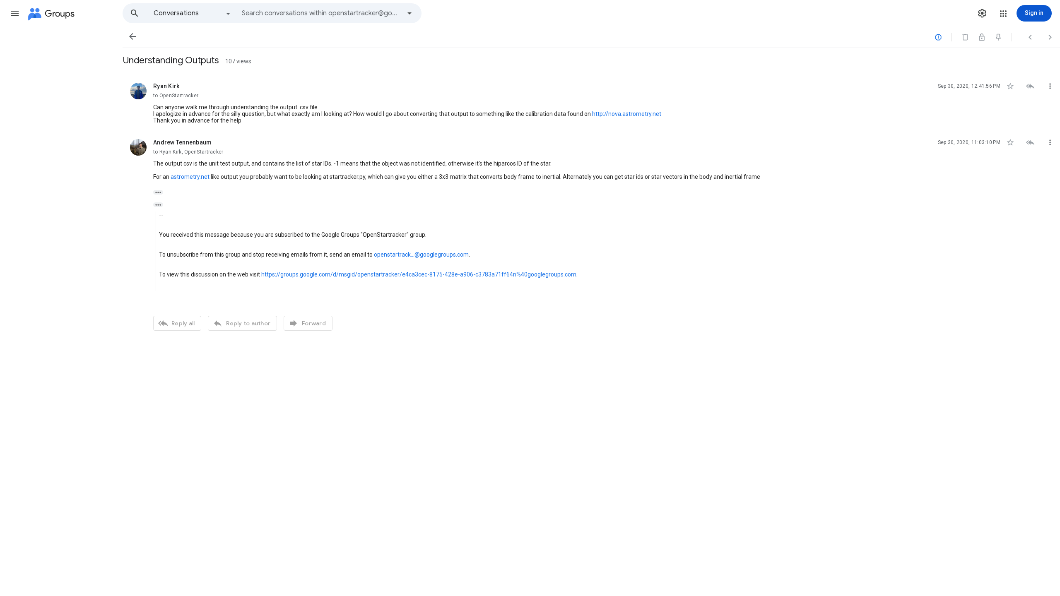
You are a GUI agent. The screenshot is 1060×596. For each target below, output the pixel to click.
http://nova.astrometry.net (626, 114)
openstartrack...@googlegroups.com (421, 254)
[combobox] (321, 13)
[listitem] (591, 101)
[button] (15, 13)
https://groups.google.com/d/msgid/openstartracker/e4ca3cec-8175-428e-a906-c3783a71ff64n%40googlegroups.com (418, 274)
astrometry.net (190, 176)
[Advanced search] (409, 13)
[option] (192, 13)
